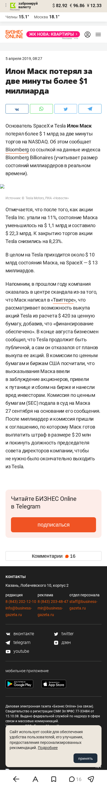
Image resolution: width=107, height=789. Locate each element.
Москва (41, 17)
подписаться (54, 525)
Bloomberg (17, 149)
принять (85, 758)
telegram (21, 642)
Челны (11, 17)
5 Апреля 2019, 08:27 (23, 58)
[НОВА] (51, 34)
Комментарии (53, 556)
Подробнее (48, 747)
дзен (65, 642)
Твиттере (63, 300)
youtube (20, 651)
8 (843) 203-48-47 (53, 601)
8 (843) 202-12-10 (20, 601)
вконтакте (23, 633)
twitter (67, 633)
